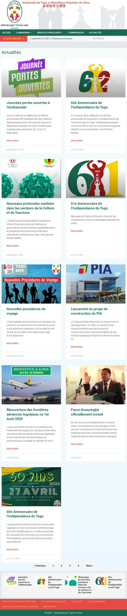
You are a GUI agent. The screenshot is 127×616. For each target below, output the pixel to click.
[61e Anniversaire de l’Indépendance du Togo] (101, 581)
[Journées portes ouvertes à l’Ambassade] (11, 581)
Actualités (95, 32)
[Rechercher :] (107, 38)
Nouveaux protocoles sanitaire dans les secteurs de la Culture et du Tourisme (30, 208)
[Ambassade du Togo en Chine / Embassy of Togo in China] (63, 27)
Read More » (13, 141)
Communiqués (76, 32)
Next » (89, 565)
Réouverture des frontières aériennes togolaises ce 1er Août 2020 (28, 414)
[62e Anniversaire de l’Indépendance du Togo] (41, 581)
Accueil (6, 32)
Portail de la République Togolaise (20, 606)
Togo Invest (77, 601)
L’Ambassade (23, 32)
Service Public (50, 606)
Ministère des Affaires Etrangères (19, 601)
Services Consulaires (49, 32)
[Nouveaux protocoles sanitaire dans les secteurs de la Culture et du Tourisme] (71, 581)
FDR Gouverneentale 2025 (53, 601)
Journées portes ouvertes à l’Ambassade (25, 581)
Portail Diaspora (96, 601)
